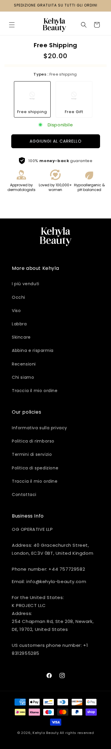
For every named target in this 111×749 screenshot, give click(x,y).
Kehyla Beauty (46, 732)
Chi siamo (23, 377)
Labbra (19, 324)
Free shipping (32, 112)
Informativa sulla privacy (39, 428)
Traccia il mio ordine (35, 391)
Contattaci (24, 494)
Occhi (18, 297)
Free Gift (74, 112)
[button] (11, 24)
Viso (16, 311)
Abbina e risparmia (33, 350)
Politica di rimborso (33, 441)
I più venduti (25, 284)
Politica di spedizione (35, 468)
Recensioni (24, 364)
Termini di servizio (32, 454)
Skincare (21, 337)
